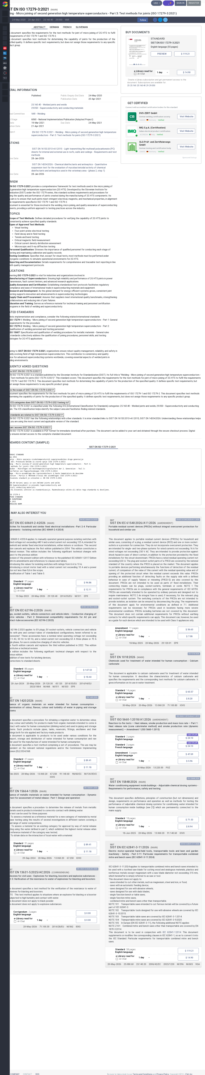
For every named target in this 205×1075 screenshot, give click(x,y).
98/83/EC (77, 774)
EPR (86, 596)
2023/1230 (168, 964)
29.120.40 (52, 596)
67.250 (53, 774)
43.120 (58, 683)
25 (128, 85)
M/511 (78, 596)
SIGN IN (180, 3)
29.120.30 (48, 683)
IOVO (52, 777)
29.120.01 (166, 643)
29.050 (59, 19)
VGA (197, 964)
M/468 (46, 686)
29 (147, 85)
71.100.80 (172, 705)
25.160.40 (48, 19)
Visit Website (186, 116)
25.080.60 (129, 964)
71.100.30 (44, 926)
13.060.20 (42, 774)
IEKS (78, 926)
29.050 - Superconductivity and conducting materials (57, 108)
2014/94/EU (85, 683)
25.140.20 (141, 964)
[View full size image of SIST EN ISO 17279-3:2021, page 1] (137, 51)
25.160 (133, 85)
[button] (142, 19)
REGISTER (194, 3)
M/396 (180, 964)
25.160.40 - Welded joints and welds (49, 104)
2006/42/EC (155, 964)
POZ (168, 767)
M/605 (189, 964)
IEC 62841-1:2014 (171, 932)
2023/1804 (35, 686)
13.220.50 (158, 767)
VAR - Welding (38, 113)
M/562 (70, 926)
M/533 (65, 686)
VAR (67, 19)
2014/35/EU (66, 596)
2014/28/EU (58, 926)
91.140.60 (64, 774)
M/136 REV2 (90, 774)
